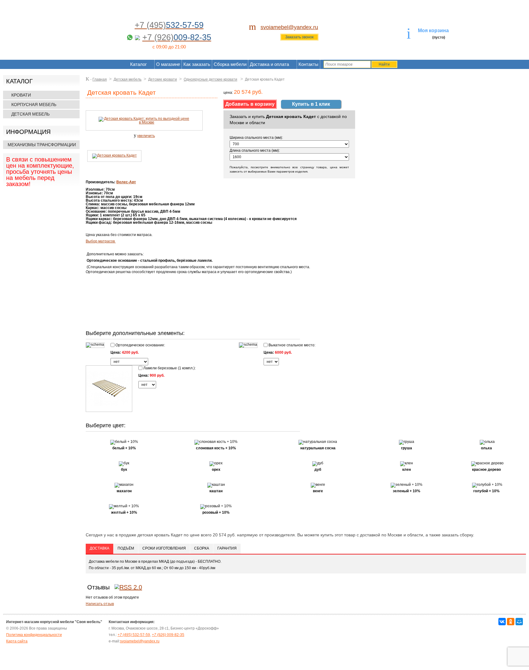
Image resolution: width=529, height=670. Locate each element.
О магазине (168, 64)
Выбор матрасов (101, 241)
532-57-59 (134, 635)
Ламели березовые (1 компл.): (169, 368)
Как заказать (196, 64)
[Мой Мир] (519, 621)
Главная (99, 79)
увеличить (146, 136)
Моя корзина (433, 30)
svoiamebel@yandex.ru (289, 27)
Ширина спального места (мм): (256, 137)
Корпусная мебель (33, 104)
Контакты (308, 64)
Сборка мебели (230, 64)
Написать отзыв (100, 604)
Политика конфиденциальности (34, 635)
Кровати (21, 95)
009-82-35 (168, 635)
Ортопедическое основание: (139, 345)
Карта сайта (17, 641)
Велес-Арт (126, 182)
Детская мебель (30, 114)
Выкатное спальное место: (291, 345)
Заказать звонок (299, 37)
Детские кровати (162, 79)
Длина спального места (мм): (255, 150)
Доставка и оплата (269, 64)
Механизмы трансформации (42, 144)
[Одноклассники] (510, 621)
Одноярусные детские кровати (210, 79)
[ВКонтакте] (502, 621)
